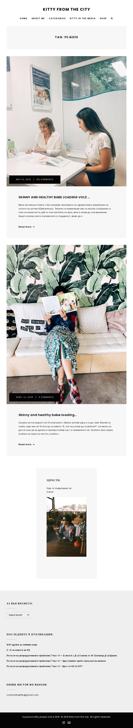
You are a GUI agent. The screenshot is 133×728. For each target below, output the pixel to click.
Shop (103, 18)
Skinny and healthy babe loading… (48, 415)
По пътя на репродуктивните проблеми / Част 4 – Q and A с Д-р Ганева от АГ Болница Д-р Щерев (62, 655)
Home (23, 18)
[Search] (112, 18)
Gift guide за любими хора (22, 644)
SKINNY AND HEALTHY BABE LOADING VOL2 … (54, 197)
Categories (57, 18)
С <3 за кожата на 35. (18, 650)
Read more (25, 226)
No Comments (45, 179)
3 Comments (46, 397)
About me (38, 18)
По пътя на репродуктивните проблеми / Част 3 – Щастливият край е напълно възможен (56, 660)
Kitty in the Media (83, 18)
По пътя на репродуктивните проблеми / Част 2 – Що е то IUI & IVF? (45, 666)
